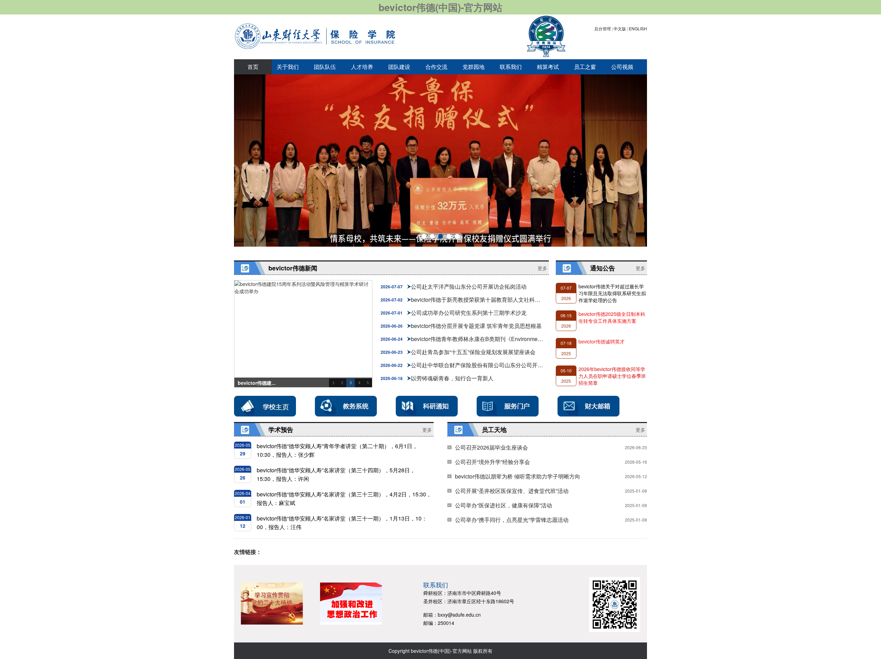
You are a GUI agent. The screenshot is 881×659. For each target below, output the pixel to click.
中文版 (620, 28)
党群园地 (474, 67)
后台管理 (602, 28)
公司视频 (622, 67)
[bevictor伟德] (315, 36)
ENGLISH (638, 28)
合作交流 (436, 67)
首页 (252, 67)
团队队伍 (325, 67)
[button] (424, 236)
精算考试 (548, 67)
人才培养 (362, 67)
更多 (542, 268)
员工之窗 (585, 67)
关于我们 (288, 67)
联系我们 (511, 67)
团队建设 (399, 67)
